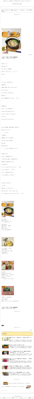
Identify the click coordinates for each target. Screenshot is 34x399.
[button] (31, 223)
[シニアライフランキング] (15, 307)
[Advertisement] (17, 21)
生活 (2, 325)
